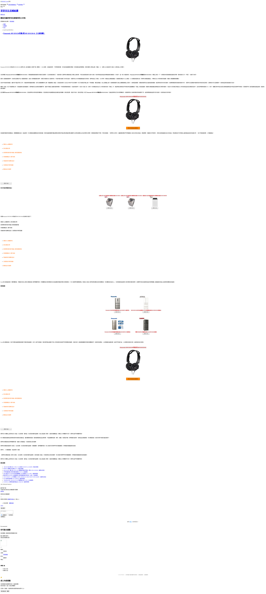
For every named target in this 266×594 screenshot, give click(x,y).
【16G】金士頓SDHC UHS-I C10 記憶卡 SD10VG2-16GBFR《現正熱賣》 (21, 467)
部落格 (5, 25)
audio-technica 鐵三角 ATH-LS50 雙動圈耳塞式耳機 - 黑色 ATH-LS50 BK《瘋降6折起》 (24, 470)
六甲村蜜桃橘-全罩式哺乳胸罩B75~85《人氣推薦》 (15, 472)
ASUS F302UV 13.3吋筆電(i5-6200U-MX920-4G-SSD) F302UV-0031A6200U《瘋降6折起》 (25, 477)
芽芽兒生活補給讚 (9, 10)
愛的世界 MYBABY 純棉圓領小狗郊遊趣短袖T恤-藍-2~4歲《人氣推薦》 (21, 475)
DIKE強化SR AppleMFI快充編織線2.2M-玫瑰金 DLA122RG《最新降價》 (21, 473)
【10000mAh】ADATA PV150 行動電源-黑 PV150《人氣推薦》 (18, 480)
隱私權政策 (141, 574)
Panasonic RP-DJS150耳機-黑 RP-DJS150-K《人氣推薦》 (24, 33)
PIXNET (122, 574)
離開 (8, 591)
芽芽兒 (2, 491)
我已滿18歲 (3, 591)
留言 (12, 499)
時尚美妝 (12, 21)
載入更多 (3, 508)
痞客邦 (9, 499)
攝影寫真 (11, 503)
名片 (4, 27)
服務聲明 (146, 574)
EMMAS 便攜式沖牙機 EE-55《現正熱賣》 (13, 468)
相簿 (4, 24)
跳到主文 (3, 14)
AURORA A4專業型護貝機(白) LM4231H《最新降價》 (16, 482)
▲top (2, 505)
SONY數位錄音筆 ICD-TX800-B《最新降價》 (14, 478)
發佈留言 (3, 516)
